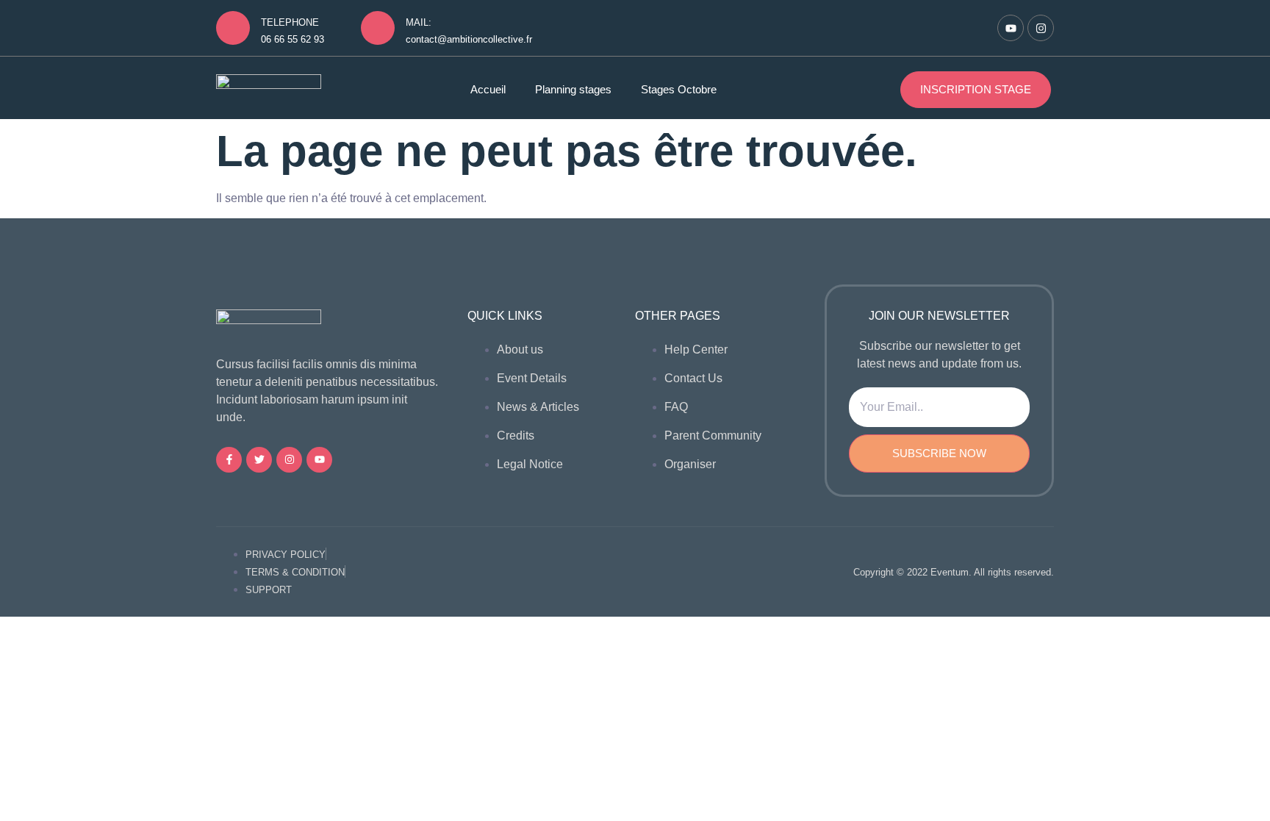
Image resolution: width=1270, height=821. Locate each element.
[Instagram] (1040, 28)
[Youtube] (1010, 28)
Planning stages (573, 89)
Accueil (488, 89)
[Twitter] (259, 460)
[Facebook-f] (229, 460)
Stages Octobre (679, 89)
